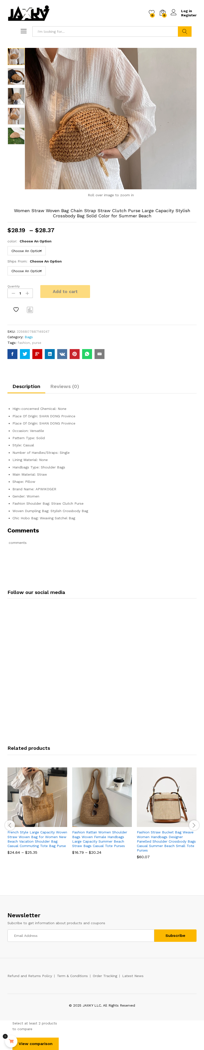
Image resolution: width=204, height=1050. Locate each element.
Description (26, 386)
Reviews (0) (64, 386)
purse (36, 343)
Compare (30, 309)
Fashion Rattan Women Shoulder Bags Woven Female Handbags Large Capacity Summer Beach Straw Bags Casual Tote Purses (99, 839)
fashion (24, 343)
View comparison (35, 1043)
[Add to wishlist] (16, 309)
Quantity (13, 286)
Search (185, 31)
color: (29, 241)
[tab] (26, 388)
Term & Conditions (72, 976)
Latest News (133, 976)
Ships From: (34, 261)
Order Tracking (105, 976)
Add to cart (65, 291)
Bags (29, 337)
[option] (16, 56)
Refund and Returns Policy (29, 976)
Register (189, 15)
